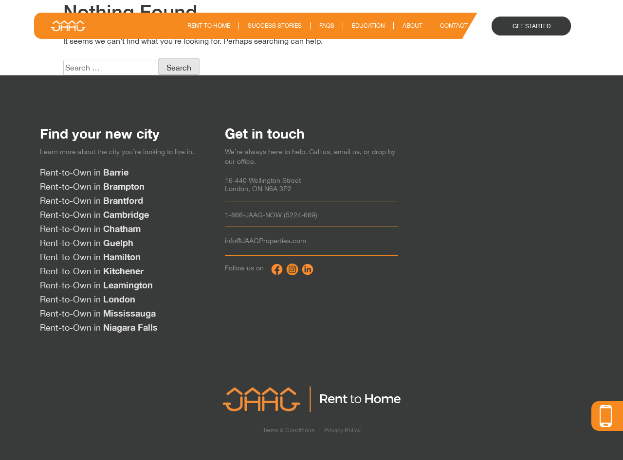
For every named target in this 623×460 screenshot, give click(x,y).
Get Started (531, 26)
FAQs (326, 25)
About (412, 25)
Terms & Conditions (288, 430)
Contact (454, 25)
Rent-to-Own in (84, 172)
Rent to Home (208, 25)
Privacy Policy (342, 430)
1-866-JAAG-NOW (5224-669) (271, 215)
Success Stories (275, 25)
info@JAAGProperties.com (265, 241)
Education (368, 25)
